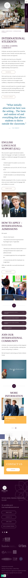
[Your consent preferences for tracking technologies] (5, 575)
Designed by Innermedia (7, 566)
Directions (9, 512)
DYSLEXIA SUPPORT (8, 96)
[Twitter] (2, 532)
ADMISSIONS (8, 271)
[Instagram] (4, 532)
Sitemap (3, 568)
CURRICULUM (8, 188)
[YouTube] (6, 532)
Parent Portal (26, 10)
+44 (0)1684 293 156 (8, 505)
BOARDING (8, 72)
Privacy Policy (9, 568)
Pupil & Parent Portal (9, 526)
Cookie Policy (16, 568)
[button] (12, 428)
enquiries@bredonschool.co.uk (12, 507)
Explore (13, 469)
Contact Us (9, 517)
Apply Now (9, 521)
